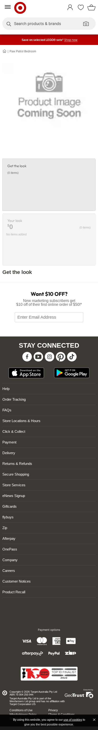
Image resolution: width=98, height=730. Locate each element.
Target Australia (33, 7)
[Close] (94, 719)
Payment (9, 442)
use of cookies (73, 719)
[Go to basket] (92, 5)
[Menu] (7, 6)
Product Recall (13, 592)
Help (6, 389)
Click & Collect (13, 431)
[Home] (5, 51)
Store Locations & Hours (21, 421)
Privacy (53, 710)
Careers (8, 571)
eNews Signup (13, 496)
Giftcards (9, 506)
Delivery (8, 453)
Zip (4, 528)
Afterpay (8, 538)
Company (10, 560)
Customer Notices (16, 581)
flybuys (8, 517)
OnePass (9, 549)
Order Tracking (14, 399)
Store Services (13, 485)
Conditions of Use (21, 710)
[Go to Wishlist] (82, 5)
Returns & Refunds (17, 464)
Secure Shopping (15, 474)
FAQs (6, 410)
